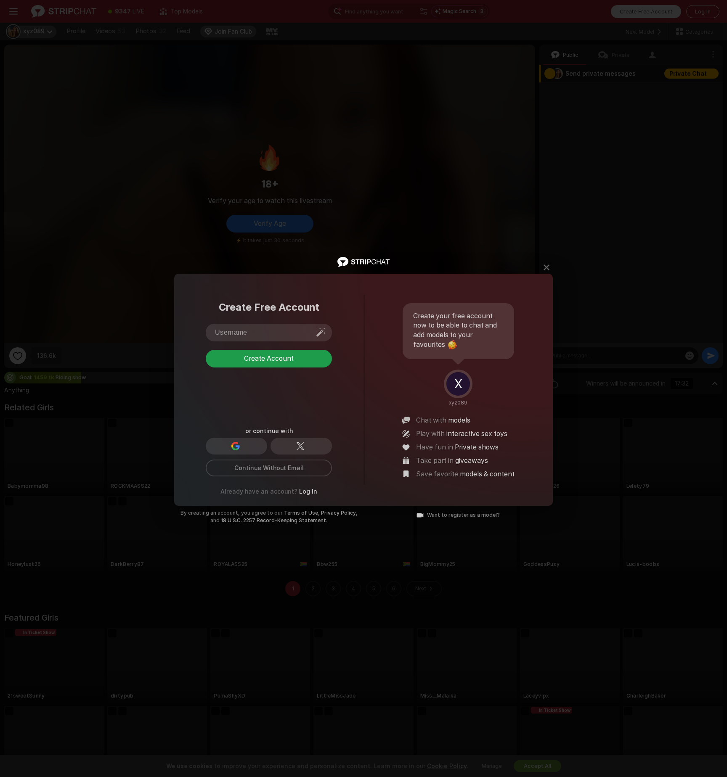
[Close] (546, 267)
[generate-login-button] (321, 332)
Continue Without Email (269, 468)
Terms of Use (301, 513)
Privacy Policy (338, 513)
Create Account (269, 358)
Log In (308, 491)
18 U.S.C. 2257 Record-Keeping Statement (273, 520)
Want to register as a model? (463, 515)
